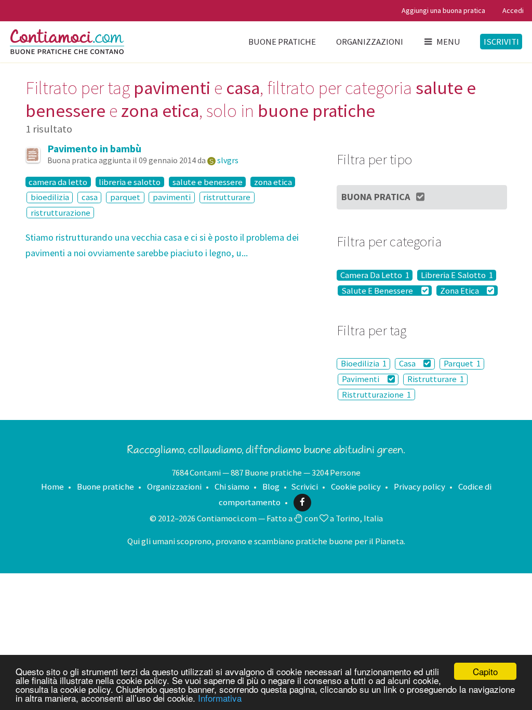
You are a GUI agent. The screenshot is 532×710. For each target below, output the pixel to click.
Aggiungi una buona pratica (443, 10)
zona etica (273, 182)
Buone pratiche (282, 41)
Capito (485, 671)
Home (52, 486)
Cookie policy (356, 486)
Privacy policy (419, 486)
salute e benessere (207, 182)
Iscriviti (501, 41)
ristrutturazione (60, 212)
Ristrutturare (435, 379)
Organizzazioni (369, 41)
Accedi (513, 10)
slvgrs (227, 160)
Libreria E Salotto (457, 275)
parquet (125, 197)
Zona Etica (460, 290)
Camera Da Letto (374, 275)
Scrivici (304, 486)
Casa (408, 364)
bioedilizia (50, 197)
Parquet (462, 364)
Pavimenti (361, 379)
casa (90, 197)
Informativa (220, 697)
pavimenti (172, 197)
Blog (271, 486)
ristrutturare (226, 197)
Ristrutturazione (376, 394)
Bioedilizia (364, 364)
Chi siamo (232, 486)
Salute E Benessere (378, 290)
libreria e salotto (130, 182)
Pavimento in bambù (94, 148)
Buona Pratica (375, 197)
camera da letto (58, 182)
